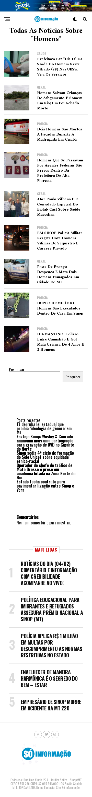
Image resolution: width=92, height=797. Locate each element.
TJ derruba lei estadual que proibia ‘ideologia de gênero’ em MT (44, 428)
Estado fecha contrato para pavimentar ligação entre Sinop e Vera (45, 486)
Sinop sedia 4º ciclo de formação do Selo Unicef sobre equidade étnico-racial (45, 457)
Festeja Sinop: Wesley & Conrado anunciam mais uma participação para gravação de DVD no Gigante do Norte (45, 442)
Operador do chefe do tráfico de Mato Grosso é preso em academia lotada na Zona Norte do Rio (46, 471)
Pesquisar (17, 369)
